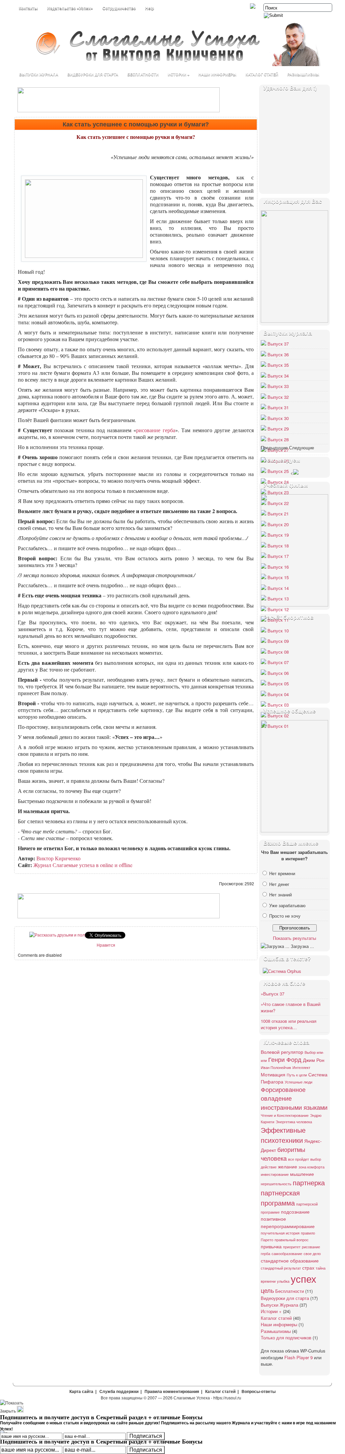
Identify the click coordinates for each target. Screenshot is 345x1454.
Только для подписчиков (286, 1337)
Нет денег (279, 884)
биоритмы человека (283, 1153)
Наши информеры (217, 74)
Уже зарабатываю (287, 905)
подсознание (295, 1211)
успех (303, 1278)
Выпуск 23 (278, 492)
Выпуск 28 (278, 439)
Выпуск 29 (278, 428)
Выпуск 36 (278, 354)
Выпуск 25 (278, 471)
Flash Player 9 (298, 1357)
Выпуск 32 (278, 397)
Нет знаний (280, 894)
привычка (271, 1246)
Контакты (28, 8)
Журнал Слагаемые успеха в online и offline (82, 864)
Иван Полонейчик (276, 1067)
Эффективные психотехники (283, 1135)
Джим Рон (313, 1059)
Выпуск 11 (278, 620)
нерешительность (276, 1183)
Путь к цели (297, 1074)
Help (149, 8)
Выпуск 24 (278, 482)
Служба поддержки (118, 1391)
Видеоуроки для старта (92, 74)
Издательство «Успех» (70, 8)
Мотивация (273, 1074)
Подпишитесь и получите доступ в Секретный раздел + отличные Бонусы (101, 1441)
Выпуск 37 (278, 343)
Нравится (106, 945)
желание (287, 1166)
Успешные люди (298, 1082)
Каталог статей (262, 74)
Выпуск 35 (278, 365)
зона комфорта (311, 1166)
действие (269, 1166)
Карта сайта (81, 1391)
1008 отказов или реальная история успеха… (288, 1024)
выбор (315, 1159)
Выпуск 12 (278, 609)
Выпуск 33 (278, 386)
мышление (302, 1173)
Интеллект (301, 1067)
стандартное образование (290, 1260)
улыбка (283, 1281)
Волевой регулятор (282, 1051)
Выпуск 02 (278, 715)
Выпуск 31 (278, 407)
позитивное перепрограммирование (288, 1222)
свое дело (312, 1253)
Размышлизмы (303, 74)
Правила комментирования (172, 1391)
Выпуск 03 (278, 705)
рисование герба (155, 430)
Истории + (178, 74)
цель (267, 1290)
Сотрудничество (119, 8)
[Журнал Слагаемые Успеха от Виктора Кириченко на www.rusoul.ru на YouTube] (253, 7)
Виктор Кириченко (58, 858)
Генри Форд (285, 1059)
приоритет (292, 1246)
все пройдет (298, 1159)
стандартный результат (281, 1268)
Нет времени (282, 873)
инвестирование (275, 1174)
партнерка (309, 1182)
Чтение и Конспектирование (285, 1115)
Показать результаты (294, 938)
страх (308, 1267)
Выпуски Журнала (38, 74)
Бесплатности (143, 74)
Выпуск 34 (278, 376)
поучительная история (280, 1233)
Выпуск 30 (278, 418)
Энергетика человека (294, 1121)
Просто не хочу (285, 916)
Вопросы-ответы (259, 1391)
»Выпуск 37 (272, 993)
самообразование (287, 1253)
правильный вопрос (292, 1239)
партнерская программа (280, 1198)
